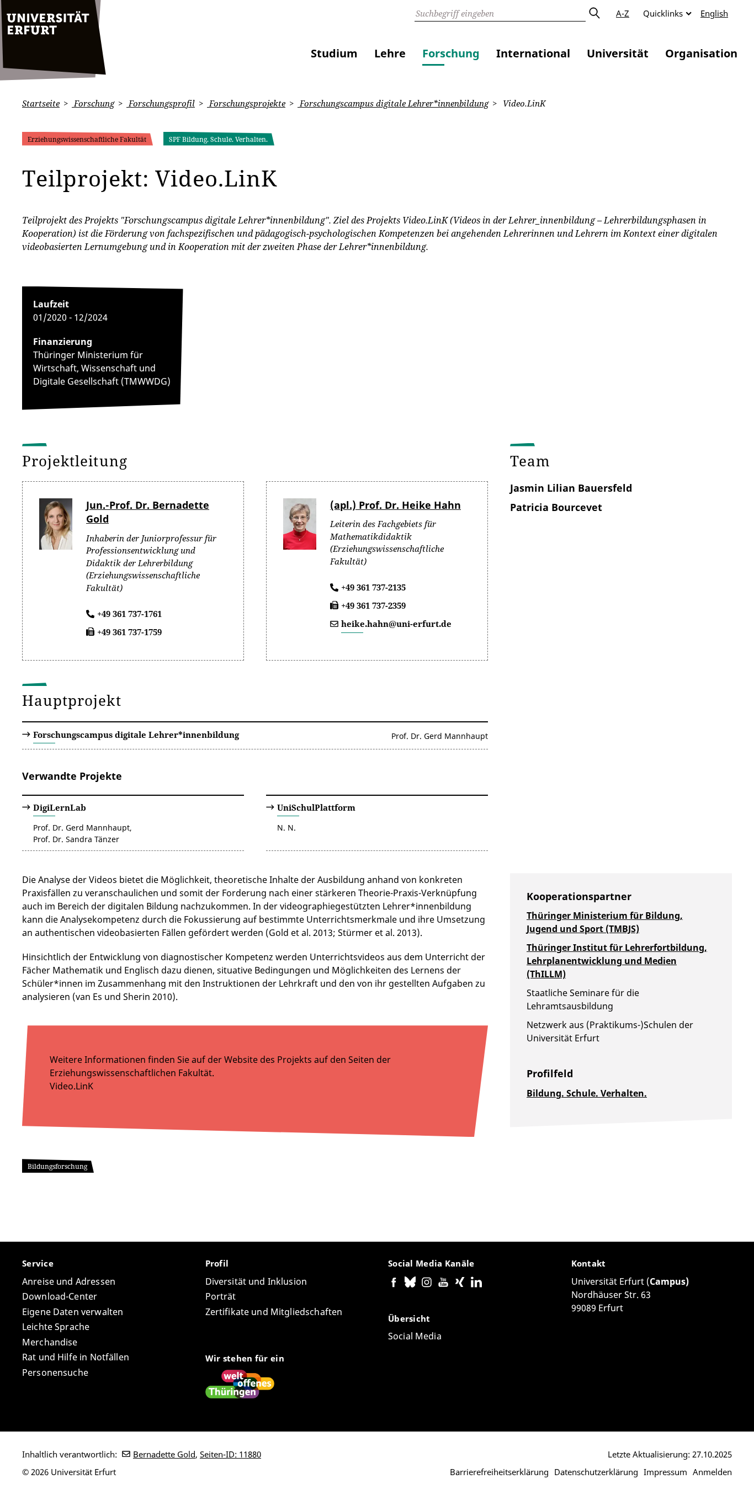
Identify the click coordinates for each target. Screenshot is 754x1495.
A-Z (622, 13)
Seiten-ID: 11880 (230, 1454)
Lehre (390, 53)
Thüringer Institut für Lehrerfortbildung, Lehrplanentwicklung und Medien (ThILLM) (617, 960)
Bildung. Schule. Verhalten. (587, 1093)
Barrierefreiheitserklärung (499, 1471)
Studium (334, 53)
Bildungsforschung (57, 1166)
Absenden (594, 13)
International (533, 53)
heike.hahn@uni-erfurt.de (396, 623)
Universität (618, 53)
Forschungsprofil (160, 103)
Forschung (451, 53)
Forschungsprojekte (246, 103)
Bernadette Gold (164, 1454)
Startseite (41, 103)
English (714, 13)
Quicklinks (663, 13)
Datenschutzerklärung (596, 1471)
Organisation (701, 53)
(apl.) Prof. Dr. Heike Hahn (395, 505)
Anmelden (712, 1471)
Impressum (665, 1471)
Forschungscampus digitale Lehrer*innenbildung (393, 103)
